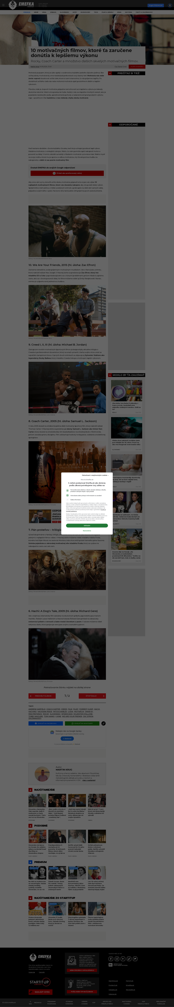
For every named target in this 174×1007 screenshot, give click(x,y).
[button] (87, 499)
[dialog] (87, 503)
